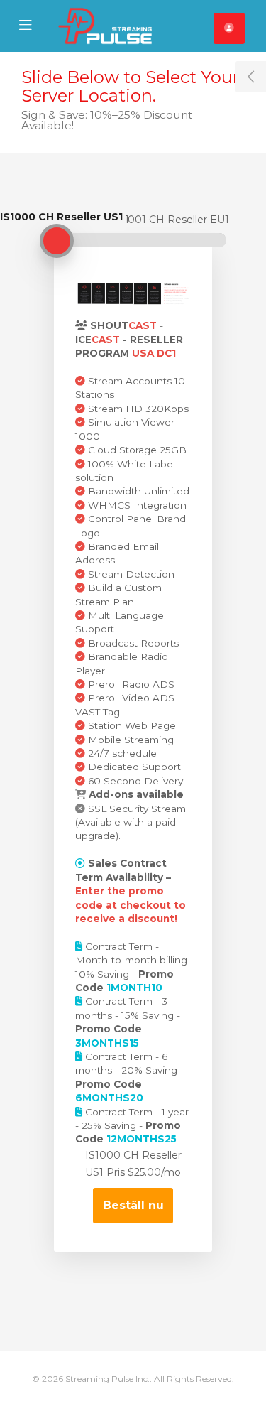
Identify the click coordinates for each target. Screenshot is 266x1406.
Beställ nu (133, 1205)
